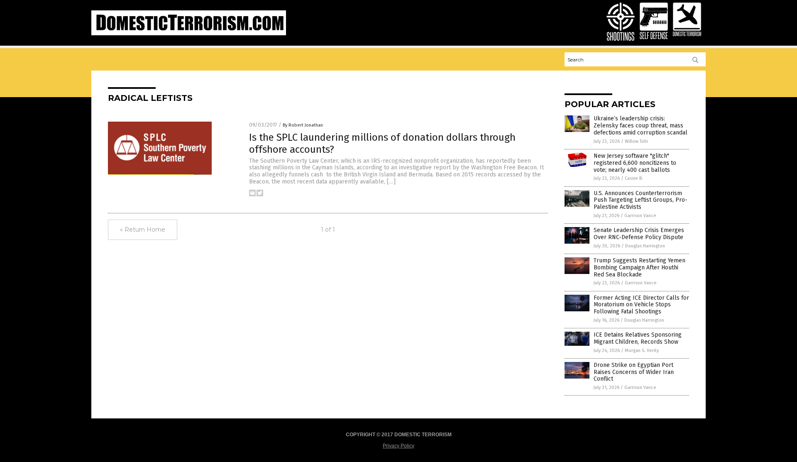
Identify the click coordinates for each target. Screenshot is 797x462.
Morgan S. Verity (642, 350)
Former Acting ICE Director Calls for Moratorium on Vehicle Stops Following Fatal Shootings (641, 304)
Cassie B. (634, 178)
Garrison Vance (640, 215)
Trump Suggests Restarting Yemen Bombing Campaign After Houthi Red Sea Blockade (639, 267)
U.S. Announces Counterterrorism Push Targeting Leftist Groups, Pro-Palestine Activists (640, 200)
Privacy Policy (398, 446)
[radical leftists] (188, 34)
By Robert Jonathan (303, 125)
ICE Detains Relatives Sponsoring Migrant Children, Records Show (638, 338)
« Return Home (142, 229)
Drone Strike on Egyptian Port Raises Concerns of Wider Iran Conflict (634, 372)
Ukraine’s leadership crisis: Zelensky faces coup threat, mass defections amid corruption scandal (640, 125)
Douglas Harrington (645, 246)
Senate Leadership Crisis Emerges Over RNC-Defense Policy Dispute (639, 234)
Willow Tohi (636, 141)
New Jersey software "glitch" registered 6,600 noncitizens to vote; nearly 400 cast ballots (635, 163)
